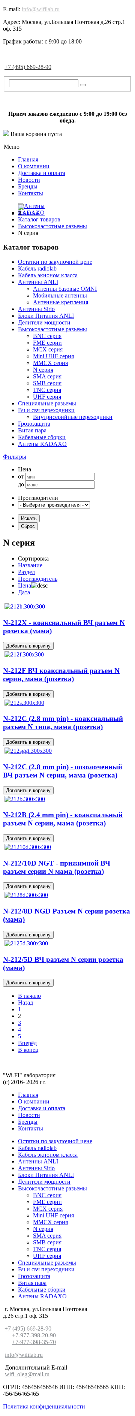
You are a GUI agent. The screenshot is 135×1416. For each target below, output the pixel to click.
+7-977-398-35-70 (34, 1342)
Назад (25, 1002)
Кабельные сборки (42, 437)
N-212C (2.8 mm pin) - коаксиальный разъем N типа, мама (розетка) (63, 723)
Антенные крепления (60, 302)
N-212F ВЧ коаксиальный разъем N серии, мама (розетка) (61, 675)
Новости (29, 179)
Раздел (26, 572)
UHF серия (47, 396)
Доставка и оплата (41, 173)
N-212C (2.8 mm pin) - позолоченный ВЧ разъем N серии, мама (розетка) (62, 771)
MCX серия (48, 349)
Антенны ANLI (38, 282)
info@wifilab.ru (41, 9)
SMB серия (47, 383)
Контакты (30, 193)
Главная (28, 159)
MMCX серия (50, 363)
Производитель (37, 579)
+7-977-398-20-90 (34, 1335)
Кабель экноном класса (48, 275)
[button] (14, 456)
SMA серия (47, 376)
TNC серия (47, 390)
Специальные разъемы (47, 403)
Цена (24, 585)
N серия (43, 369)
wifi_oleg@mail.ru (27, 1374)
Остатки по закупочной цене (55, 262)
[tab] (67, 456)
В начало (29, 996)
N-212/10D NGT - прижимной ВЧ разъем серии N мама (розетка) (56, 867)
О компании (34, 166)
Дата (24, 592)
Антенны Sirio (36, 309)
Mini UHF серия (53, 356)
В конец (28, 1050)
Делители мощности (44, 322)
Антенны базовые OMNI (65, 289)
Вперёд (27, 1043)
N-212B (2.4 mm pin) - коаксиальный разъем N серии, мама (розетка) (63, 819)
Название (30, 565)
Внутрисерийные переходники (72, 417)
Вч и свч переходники (46, 410)
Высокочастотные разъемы (52, 329)
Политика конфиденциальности (44, 1406)
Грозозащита (34, 423)
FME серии (47, 342)
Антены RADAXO (42, 444)
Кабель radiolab (37, 268)
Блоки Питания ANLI (46, 316)
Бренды (28, 186)
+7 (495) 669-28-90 (27, 67)
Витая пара (32, 430)
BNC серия (47, 336)
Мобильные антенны (60, 295)
